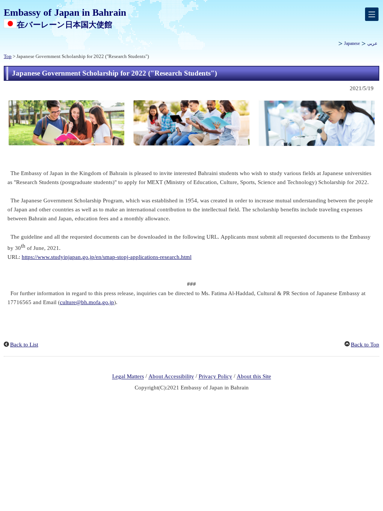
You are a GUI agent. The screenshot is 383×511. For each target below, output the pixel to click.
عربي (372, 43)
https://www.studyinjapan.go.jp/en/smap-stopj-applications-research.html (107, 257)
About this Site (254, 377)
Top (8, 56)
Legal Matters (128, 377)
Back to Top (365, 345)
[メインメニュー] (372, 14)
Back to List (24, 345)
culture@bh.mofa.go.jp (87, 302)
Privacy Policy (215, 377)
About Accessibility (171, 377)
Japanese (352, 43)
